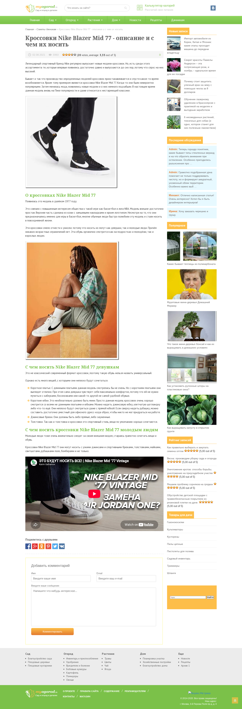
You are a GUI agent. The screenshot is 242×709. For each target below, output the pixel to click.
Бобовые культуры (76, 669)
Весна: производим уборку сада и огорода (191, 458)
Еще (181, 653)
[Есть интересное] (69, 54)
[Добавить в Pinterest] (48, 546)
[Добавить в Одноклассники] (41, 546)
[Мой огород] (41, 11)
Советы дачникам (46, 29)
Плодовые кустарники (40, 665)
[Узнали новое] (72, 54)
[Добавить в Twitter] (55, 546)
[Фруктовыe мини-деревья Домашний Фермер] (192, 298)
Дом (115, 20)
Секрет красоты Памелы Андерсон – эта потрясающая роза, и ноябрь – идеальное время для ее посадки (191, 67)
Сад (51, 20)
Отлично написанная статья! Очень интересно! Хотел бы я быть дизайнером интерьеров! (191, 199)
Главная (35, 20)
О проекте (69, 691)
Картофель (72, 672)
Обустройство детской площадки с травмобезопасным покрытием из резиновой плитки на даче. (187, 499)
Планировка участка (153, 658)
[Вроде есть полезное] (66, 54)
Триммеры (173, 565)
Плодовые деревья (39, 662)
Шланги (171, 573)
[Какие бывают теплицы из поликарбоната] (192, 260)
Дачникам (177, 20)
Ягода (108, 669)
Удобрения (72, 662)
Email (99, 573)
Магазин (85, 696)
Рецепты (156, 20)
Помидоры (72, 676)
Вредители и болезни (78, 665)
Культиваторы (175, 529)
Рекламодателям (135, 691)
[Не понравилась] (63, 54)
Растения (94, 20)
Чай (106, 665)
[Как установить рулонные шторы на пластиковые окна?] (192, 382)
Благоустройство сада (40, 658)
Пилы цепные (175, 544)
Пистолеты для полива (180, 551)
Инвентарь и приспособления (82, 658)
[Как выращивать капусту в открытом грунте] (192, 424)
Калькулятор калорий (160, 5)
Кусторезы (173, 536)
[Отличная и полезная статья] (75, 54)
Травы (108, 658)
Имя (33, 573)
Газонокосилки (175, 522)
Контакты (69, 696)
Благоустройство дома (155, 665)
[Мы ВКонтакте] (213, 8)
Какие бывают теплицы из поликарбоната (191, 264)
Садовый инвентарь (178, 558)
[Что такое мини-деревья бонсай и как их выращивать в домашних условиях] (192, 340)
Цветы (108, 662)
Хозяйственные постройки (157, 662)
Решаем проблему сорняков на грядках (190, 484)
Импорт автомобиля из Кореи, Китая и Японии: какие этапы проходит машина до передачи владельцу (189, 45)
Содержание (112, 691)
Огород (71, 20)
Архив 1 (185, 665)
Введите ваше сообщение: (45, 585)
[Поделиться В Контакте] (62, 546)
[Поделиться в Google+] (35, 546)
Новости (135, 20)
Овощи (70, 679)
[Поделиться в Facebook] (28, 546)
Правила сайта (89, 691)
